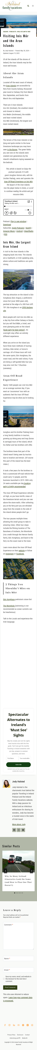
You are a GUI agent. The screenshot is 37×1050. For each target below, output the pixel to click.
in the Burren (12, 149)
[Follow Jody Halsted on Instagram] (19, 830)
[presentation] (18, 861)
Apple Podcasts (18, 228)
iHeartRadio (28, 231)
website (22, 550)
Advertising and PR (15, 1038)
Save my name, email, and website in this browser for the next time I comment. (18, 978)
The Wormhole (9, 606)
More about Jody (18, 824)
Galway (5, 31)
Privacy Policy (11, 1035)
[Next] (31, 871)
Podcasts (12, 31)
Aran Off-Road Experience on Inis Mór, (18, 181)
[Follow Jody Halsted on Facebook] (14, 830)
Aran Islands (11, 85)
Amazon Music (9, 231)
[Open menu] (33, 5)
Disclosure (20, 1035)
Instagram (10, 554)
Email (7, 970)
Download (7, 224)
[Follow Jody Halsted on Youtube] (23, 830)
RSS (5, 234)
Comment (8, 925)
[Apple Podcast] (28, 1025)
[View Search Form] (28, 6)
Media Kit (24, 1038)
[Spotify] (23, 1025)
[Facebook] (5, 1025)
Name (7, 958)
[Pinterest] (32, 1025)
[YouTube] (19, 1025)
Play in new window (18, 221)
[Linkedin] (14, 1025)
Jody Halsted (9, 51)
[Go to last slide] (5, 871)
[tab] (14, 892)
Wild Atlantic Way (23, 31)
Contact (27, 1035)
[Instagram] (9, 1025)
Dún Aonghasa (9, 599)
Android (19, 231)
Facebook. (20, 554)
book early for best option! (14, 330)
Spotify (28, 228)
